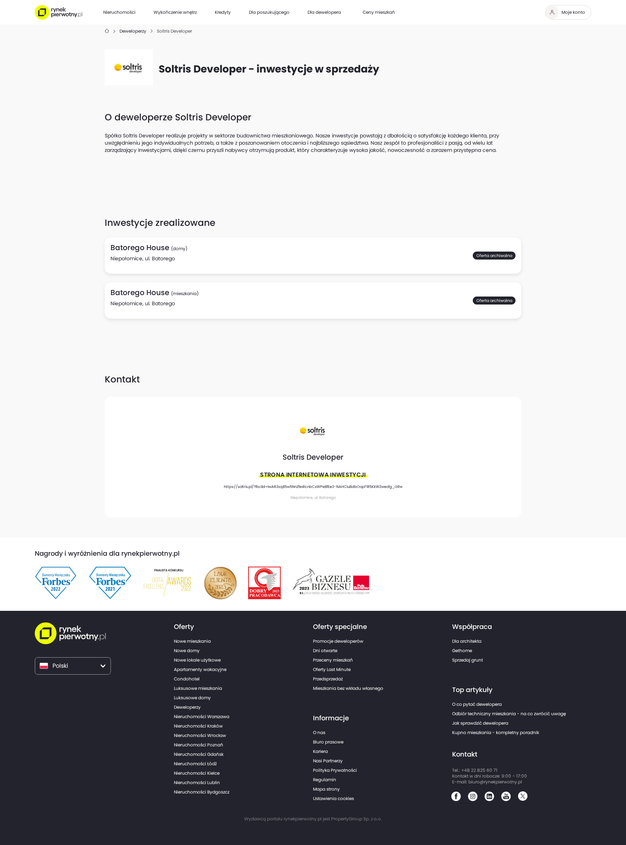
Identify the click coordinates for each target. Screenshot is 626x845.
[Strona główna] (107, 31)
